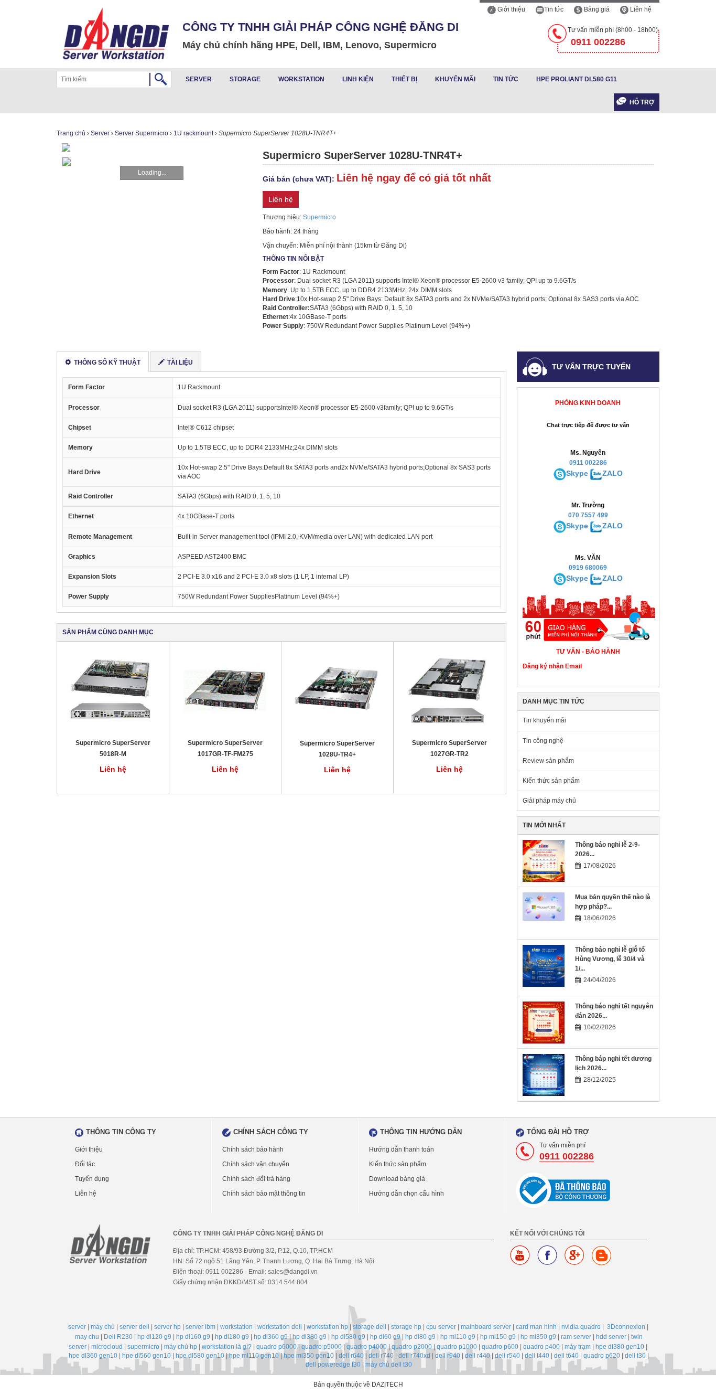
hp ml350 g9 (538, 1336)
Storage (245, 79)
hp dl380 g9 (309, 1336)
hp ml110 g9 (457, 1336)
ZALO (612, 473)
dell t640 (566, 1355)
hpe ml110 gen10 (254, 1355)
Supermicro (319, 217)
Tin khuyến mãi (544, 720)
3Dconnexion (626, 1326)
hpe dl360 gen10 (93, 1355)
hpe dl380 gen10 (619, 1346)
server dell (134, 1326)
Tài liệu (180, 362)
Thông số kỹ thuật (107, 362)
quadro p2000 (412, 1346)
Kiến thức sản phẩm (551, 780)
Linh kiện (358, 79)
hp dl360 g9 (271, 1336)
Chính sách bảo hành (253, 1149)
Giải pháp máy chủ (549, 800)
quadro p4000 (366, 1346)
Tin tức (553, 9)
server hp (167, 1326)
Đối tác (85, 1164)
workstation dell (279, 1326)
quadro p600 (500, 1346)
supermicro (143, 1346)
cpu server (441, 1326)
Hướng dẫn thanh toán (401, 1149)
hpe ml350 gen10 (309, 1355)
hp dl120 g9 (154, 1336)
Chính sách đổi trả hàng (256, 1179)
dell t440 (537, 1355)
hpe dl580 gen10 (200, 1355)
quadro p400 (541, 1346)
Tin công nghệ (543, 740)
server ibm (200, 1326)
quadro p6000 (276, 1346)
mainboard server (486, 1326)
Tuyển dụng (92, 1179)
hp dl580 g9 (348, 1336)
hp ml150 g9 (498, 1336)
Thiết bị (404, 79)
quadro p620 (601, 1355)
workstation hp (327, 1326)
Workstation (301, 79)
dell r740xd (414, 1355)
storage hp (406, 1326)
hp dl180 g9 (232, 1336)
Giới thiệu (510, 9)
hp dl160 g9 (193, 1336)
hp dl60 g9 (385, 1336)
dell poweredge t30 (333, 1364)
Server (199, 79)
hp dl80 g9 (420, 1336)
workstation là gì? (227, 1346)
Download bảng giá (397, 1179)
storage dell (369, 1326)
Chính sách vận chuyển (255, 1164)
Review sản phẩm (548, 760)
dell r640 (351, 1355)
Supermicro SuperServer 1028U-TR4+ (337, 749)
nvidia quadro (581, 1326)
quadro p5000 (321, 1346)
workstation (236, 1326)
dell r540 (507, 1355)
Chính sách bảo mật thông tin (264, 1193)
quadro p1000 (457, 1346)
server (77, 1326)
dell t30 (635, 1355)
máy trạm (578, 1346)
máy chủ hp (180, 1346)
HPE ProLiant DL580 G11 (576, 79)
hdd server (611, 1336)
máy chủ (103, 1326)
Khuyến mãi (455, 79)
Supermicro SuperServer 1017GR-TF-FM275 (225, 748)
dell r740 (381, 1355)
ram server (576, 1336)
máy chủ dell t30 (388, 1364)
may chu (87, 1336)
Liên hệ (640, 9)
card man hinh (536, 1326)
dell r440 (477, 1355)
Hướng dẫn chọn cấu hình (406, 1193)
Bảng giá (596, 9)
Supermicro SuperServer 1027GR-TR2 (449, 748)
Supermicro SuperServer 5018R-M (112, 748)
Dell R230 (118, 1336)
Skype (577, 473)
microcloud (107, 1346)
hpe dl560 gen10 (146, 1355)
